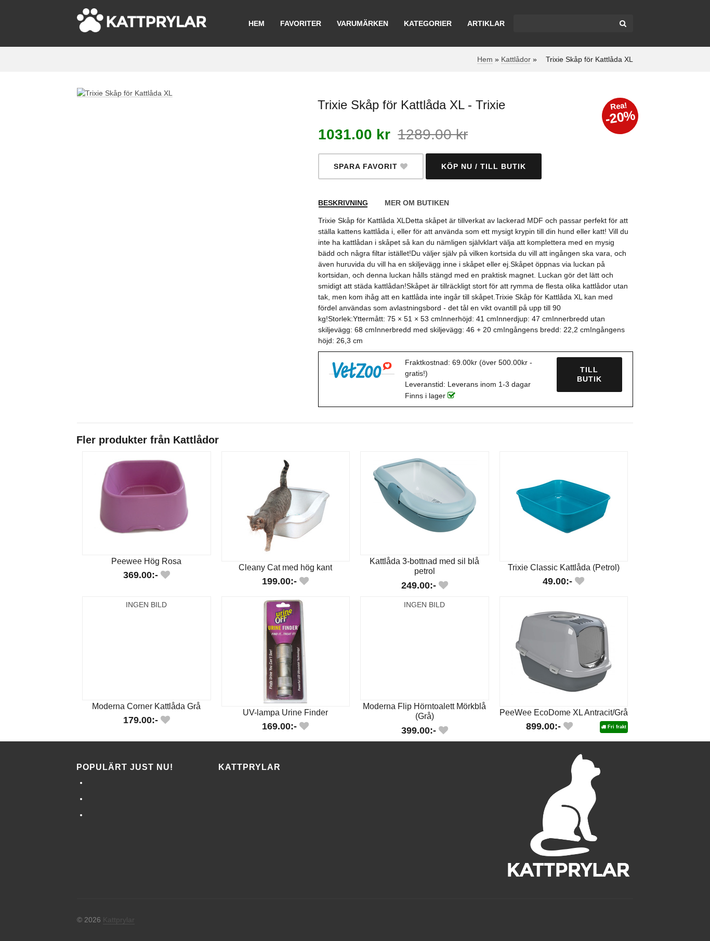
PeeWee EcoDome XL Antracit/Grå (563, 712)
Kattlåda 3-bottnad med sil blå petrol (424, 566)
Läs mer (148, 516)
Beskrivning (343, 203)
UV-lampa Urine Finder (285, 712)
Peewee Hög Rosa (146, 561)
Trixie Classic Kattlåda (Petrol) (564, 567)
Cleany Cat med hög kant (285, 567)
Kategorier (428, 23)
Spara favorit (367, 166)
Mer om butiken (417, 203)
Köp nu (148, 485)
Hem (256, 23)
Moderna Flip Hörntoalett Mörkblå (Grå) (424, 711)
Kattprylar (119, 920)
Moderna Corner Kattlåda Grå (146, 706)
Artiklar (486, 23)
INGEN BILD (146, 604)
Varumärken (362, 23)
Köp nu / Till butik (483, 166)
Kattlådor (516, 59)
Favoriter (300, 23)
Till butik (589, 374)
